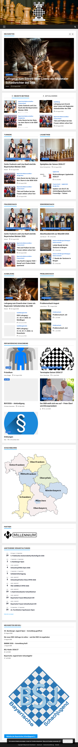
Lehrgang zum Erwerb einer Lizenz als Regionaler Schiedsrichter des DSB (46, 106)
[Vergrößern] (34, 534)
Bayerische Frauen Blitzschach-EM (22, 598)
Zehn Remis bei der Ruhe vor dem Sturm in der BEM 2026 (10, 121)
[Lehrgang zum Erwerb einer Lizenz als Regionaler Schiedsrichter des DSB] (39, 63)
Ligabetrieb (45, 159)
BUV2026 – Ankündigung (14, 403)
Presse (50, 398)
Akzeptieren (67, 741)
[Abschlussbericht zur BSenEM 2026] (57, 219)
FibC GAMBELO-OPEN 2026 (20, 586)
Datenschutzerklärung (48, 744)
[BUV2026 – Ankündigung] (21, 389)
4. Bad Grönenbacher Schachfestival (23, 592)
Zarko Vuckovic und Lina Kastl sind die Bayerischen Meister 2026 (10, 106)
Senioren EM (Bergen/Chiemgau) (51, 228)
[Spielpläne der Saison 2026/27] (57, 150)
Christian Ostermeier (9, 406)
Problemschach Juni (45, 328)
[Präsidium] (21, 359)
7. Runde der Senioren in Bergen (45, 258)
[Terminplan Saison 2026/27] (57, 359)
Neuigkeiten (21, 118)
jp (40, 409)
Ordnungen (8, 437)
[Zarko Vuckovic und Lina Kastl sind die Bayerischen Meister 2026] (21, 150)
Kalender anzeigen (9, 614)
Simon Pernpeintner (45, 167)
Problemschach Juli (45, 315)
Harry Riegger (7, 375)
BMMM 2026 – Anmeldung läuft (15, 643)
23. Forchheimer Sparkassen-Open (23, 610)
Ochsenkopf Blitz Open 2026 (20, 568)
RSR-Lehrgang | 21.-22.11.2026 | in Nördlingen (9, 317)
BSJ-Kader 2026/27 (11, 650)
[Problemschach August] (57, 289)
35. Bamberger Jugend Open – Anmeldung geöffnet (23, 631)
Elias (5, 439)
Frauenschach (22, 103)
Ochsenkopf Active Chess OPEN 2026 (23, 580)
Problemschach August (49, 303)
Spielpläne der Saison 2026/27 (52, 164)
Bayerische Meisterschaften (25, 101)
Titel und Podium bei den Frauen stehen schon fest (46, 121)
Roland (7, 86)
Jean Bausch (43, 236)
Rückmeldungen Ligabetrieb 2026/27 (45, 175)
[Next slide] (72, 34)
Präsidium (8, 372)
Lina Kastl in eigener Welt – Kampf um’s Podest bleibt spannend (9, 261)
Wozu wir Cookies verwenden (51, 741)
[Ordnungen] (21, 423)
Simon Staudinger (44, 375)
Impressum (39, 744)
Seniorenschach (65, 228)
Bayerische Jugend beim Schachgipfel (18, 656)
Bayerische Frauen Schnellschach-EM (23, 604)
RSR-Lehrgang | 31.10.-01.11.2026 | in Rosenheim (9, 330)
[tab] (23, 96)
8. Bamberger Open (17, 562)
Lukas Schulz (43, 306)
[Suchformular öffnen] (75, 27)
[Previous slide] (70, 34)
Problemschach (46, 298)
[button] (4, 27)
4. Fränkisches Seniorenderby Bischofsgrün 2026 (27, 556)
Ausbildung (9, 74)
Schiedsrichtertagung (18, 574)
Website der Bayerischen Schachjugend (20, 736)
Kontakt (57, 744)
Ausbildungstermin (22, 312)
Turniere (59, 367)
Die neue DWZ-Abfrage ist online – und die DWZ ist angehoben (27, 637)
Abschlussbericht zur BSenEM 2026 (54, 234)
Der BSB (8, 367)
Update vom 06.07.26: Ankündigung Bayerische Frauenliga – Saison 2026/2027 (45, 188)
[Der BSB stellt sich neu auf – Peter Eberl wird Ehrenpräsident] (57, 389)
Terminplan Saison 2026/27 (51, 372)
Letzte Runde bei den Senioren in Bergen (45, 245)
